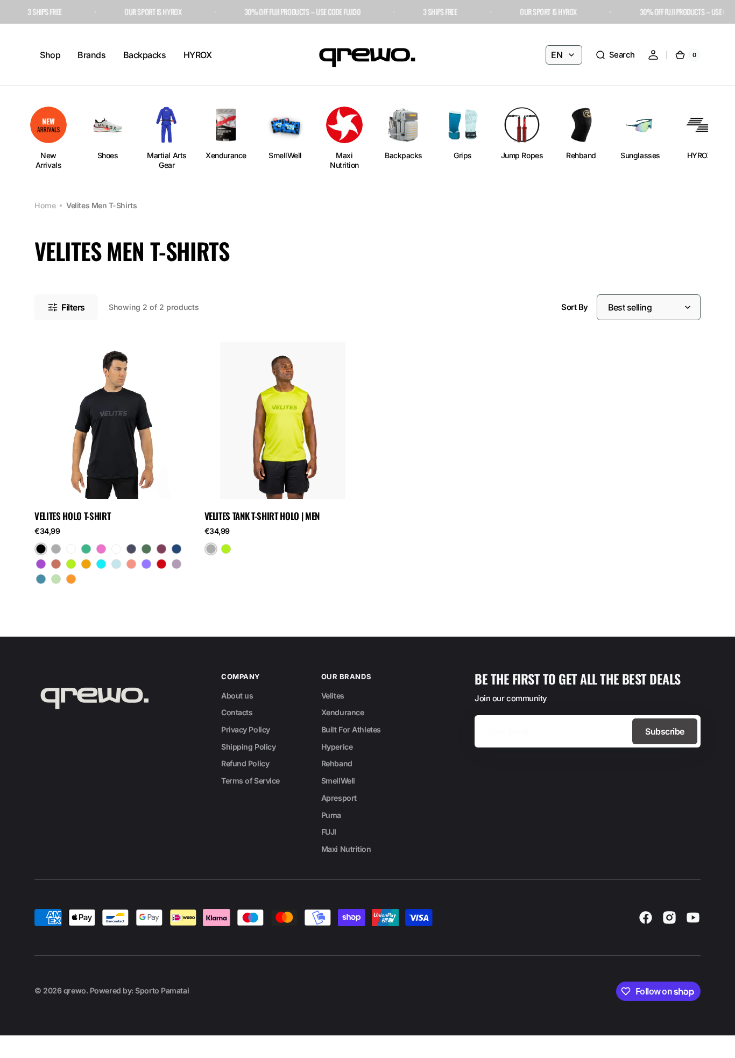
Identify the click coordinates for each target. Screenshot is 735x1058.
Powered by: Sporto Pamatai (139, 990)
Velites (332, 695)
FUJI (328, 831)
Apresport (339, 797)
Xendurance (342, 712)
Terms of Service (250, 780)
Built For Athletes (351, 729)
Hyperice (336, 746)
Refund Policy (245, 763)
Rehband (336, 763)
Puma (331, 815)
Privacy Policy (245, 729)
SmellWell (338, 780)
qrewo (74, 990)
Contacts (236, 712)
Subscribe (664, 731)
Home (44, 205)
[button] (615, 55)
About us (237, 695)
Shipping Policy (248, 746)
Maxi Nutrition (346, 849)
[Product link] (113, 468)
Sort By (574, 307)
